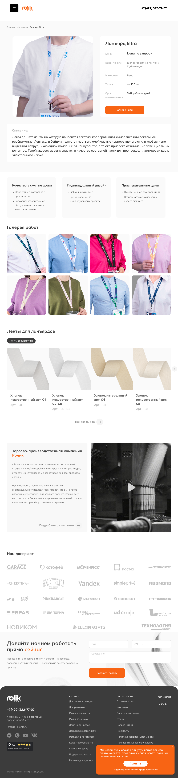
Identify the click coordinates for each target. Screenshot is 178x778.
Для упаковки (77, 707)
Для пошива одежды (80, 701)
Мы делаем (22, 27)
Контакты (122, 707)
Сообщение (98, 654)
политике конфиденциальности (142, 769)
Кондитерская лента (81, 742)
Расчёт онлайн (125, 110)
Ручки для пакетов (80, 713)
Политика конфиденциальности (135, 736)
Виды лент (164, 697)
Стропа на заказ (78, 748)
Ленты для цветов (79, 725)
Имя (93, 644)
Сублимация (135, 66)
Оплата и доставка (128, 713)
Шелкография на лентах (142, 62)
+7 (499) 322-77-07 (154, 8)
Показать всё (85, 421)
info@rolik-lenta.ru (17, 726)
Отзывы (121, 719)
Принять (135, 763)
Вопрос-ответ (125, 725)
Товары (162, 704)
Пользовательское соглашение (135, 742)
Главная (11, 27)
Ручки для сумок (78, 719)
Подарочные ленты (80, 754)
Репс (130, 75)
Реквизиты (123, 730)
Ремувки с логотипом (81, 736)
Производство (125, 701)
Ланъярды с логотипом (82, 730)
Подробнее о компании (56, 525)
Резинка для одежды (81, 760)
